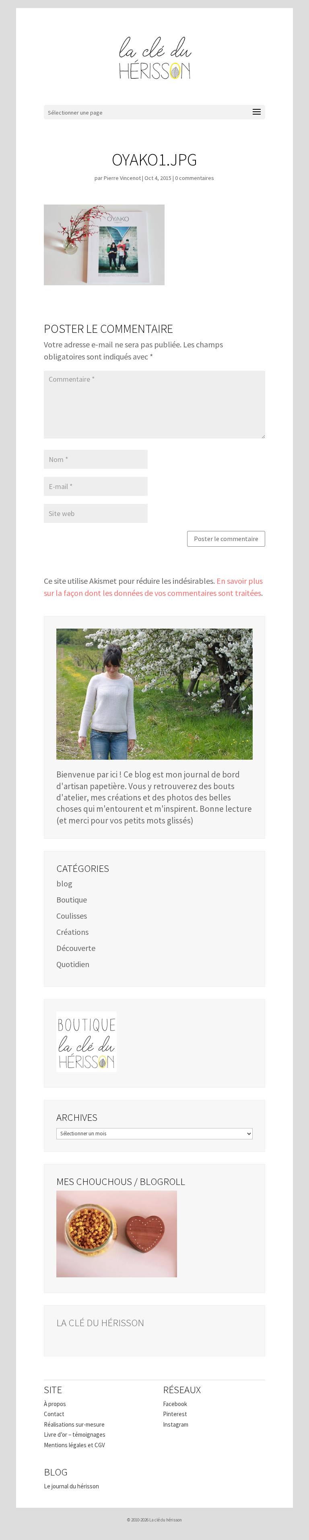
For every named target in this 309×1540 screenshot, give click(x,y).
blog (64, 883)
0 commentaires (194, 178)
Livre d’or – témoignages (74, 1434)
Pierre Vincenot (122, 178)
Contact (54, 1414)
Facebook (175, 1404)
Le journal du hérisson (71, 1486)
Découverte (75, 948)
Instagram (175, 1424)
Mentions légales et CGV (74, 1445)
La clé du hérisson (100, 1322)
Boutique (71, 899)
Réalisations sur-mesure (74, 1424)
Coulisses (71, 916)
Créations (72, 932)
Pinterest (175, 1414)
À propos (55, 1404)
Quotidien (72, 964)
